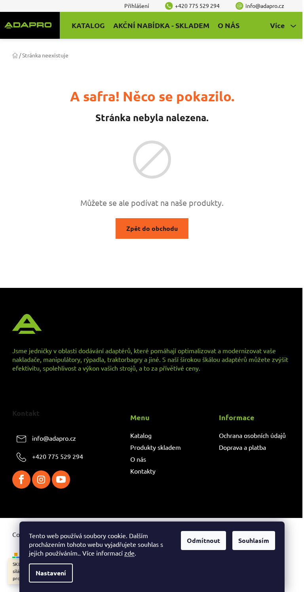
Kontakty (143, 471)
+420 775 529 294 (57, 456)
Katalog (141, 435)
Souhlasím (253, 540)
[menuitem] (88, 25)
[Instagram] (41, 479)
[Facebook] (21, 479)
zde (129, 553)
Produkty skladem (155, 447)
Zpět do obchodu (152, 228)
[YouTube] (61, 479)
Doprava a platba (242, 447)
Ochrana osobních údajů (252, 435)
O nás (138, 459)
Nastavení (51, 573)
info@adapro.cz (54, 438)
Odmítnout (203, 540)
